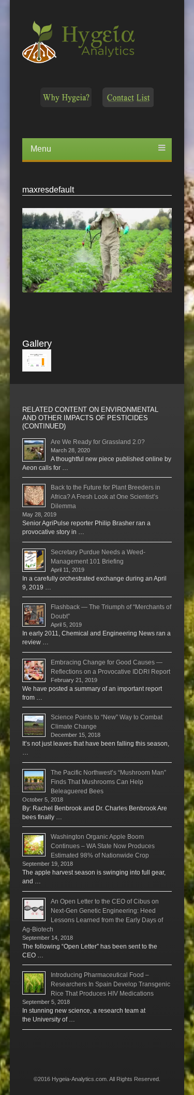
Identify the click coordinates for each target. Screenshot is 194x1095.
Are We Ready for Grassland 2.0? (98, 442)
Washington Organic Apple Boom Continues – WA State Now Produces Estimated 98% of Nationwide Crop (103, 846)
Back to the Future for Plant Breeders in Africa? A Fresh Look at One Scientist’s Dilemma (105, 497)
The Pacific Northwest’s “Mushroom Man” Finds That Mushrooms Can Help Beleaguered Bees (108, 782)
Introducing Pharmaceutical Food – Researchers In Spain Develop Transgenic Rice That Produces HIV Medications (110, 984)
